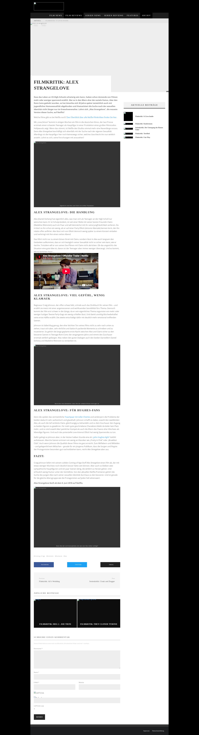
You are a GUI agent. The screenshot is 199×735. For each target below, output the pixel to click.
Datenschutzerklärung (158, 731)
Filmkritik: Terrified (142, 133)
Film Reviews (74, 15)
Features (132, 15)
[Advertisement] (126, 5)
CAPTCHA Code (39, 706)
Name (36, 672)
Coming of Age (40, 556)
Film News (55, 15)
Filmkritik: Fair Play (142, 137)
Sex (65, 556)
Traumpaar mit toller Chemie (77, 417)
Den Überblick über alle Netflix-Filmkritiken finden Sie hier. (92, 117)
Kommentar (38, 649)
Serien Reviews (113, 15)
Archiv (146, 15)
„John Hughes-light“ (101, 437)
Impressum (146, 731)
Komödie (50, 556)
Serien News (93, 15)
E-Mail (36, 682)
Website (81, 682)
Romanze (59, 556)
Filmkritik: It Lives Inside (56, 21)
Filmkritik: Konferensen (143, 124)
